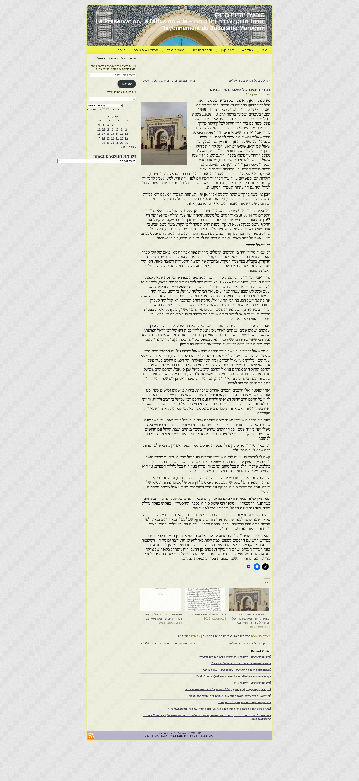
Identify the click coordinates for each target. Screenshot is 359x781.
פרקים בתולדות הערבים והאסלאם (248, 80)
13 (121, 133)
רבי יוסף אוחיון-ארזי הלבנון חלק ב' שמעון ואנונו (244, 702)
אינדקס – (247, 50)
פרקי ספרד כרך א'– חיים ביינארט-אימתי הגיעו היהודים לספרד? (235, 656)
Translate (115, 109)
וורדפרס (195, 735)
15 (112, 133)
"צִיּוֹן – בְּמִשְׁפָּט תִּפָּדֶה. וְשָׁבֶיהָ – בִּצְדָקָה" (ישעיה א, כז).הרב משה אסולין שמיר (228, 689)
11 (98, 129)
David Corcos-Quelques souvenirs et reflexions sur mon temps (233, 676)
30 (108, 143)
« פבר (132, 146)
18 (98, 133)
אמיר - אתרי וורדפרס (155, 735)
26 (126, 143)
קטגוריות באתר (175, 50)
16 (108, 133)
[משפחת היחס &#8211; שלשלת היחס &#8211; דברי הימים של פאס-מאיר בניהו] (162, 599)
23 (108, 138)
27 (121, 143)
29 (112, 143)
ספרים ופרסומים (202, 50)
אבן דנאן (183, 636)
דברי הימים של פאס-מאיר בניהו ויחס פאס (226, 636)
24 (103, 138)
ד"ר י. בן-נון (227, 50)
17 (103, 133)
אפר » (123, 146)
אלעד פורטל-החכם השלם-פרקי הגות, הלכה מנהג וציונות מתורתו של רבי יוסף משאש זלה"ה (219, 708)
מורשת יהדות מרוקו (239, 14)
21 (117, 138)
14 (117, 133)
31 (103, 143)
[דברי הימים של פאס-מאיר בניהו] (206, 599)
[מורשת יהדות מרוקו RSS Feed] (91, 736)
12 (126, 133)
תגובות (121, 50)
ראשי (265, 50)
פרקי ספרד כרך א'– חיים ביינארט (252, 682)
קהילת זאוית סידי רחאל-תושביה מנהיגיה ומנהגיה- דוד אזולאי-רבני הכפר (230, 696)
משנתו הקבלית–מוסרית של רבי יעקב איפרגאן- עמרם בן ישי (237, 670)
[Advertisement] (194, 65)
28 (117, 143)
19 (126, 138)
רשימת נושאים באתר (146, 50)
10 (103, 129)
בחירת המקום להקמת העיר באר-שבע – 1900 (169, 80)
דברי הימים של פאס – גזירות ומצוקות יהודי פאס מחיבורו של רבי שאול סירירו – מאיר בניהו (251, 618)
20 (121, 138)
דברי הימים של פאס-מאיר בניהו (206, 614)
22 (112, 138)
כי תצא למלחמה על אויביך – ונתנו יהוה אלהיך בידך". (241, 663)
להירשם (127, 83)
